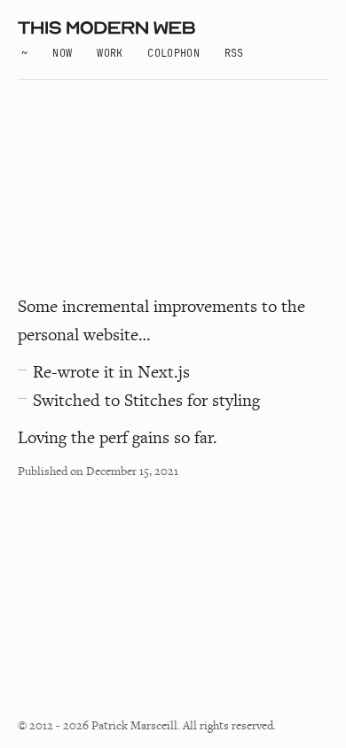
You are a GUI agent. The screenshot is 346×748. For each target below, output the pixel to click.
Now (62, 53)
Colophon (173, 53)
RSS (234, 53)
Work (109, 53)
